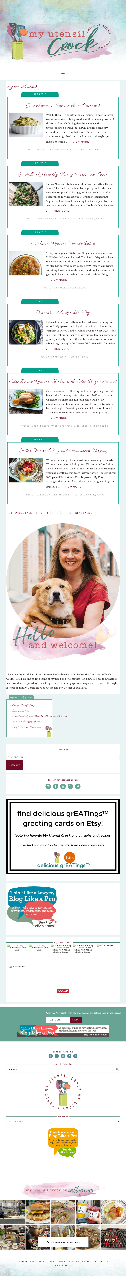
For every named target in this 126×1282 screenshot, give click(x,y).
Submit (76, 1003)
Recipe (89, 147)
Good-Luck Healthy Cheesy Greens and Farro (63, 172)
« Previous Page (20, 501)
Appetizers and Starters (54, 147)
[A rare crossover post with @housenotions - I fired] (113, 1219)
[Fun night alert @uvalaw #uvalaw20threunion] (38, 1194)
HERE (84, 674)
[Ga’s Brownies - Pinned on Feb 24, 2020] (105, 931)
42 (70, 501)
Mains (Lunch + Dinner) (81, 214)
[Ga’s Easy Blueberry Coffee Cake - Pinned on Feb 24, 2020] (17, 933)
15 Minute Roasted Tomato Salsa (63, 239)
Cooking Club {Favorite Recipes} (52, 416)
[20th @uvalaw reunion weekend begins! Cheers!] (88, 1194)
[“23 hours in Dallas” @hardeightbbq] (38, 1219)
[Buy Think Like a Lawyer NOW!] (63, 1144)
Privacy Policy (63, 1245)
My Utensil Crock (32, 58)
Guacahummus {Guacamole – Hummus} (63, 105)
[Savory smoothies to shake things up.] (113, 1194)
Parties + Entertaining (81, 483)
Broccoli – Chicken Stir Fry (63, 306)
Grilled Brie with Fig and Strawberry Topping (63, 441)
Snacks (98, 147)
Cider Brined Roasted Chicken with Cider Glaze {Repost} (63, 373)
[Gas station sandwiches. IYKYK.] (63, 1194)
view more (81, 140)
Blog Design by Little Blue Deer (90, 1242)
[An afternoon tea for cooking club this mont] (12, 1219)
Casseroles (45, 214)
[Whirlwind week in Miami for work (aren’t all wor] (12, 1194)
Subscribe (15, 750)
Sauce (82, 282)
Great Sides (77, 147)
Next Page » (83, 501)
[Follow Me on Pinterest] (63, 977)
